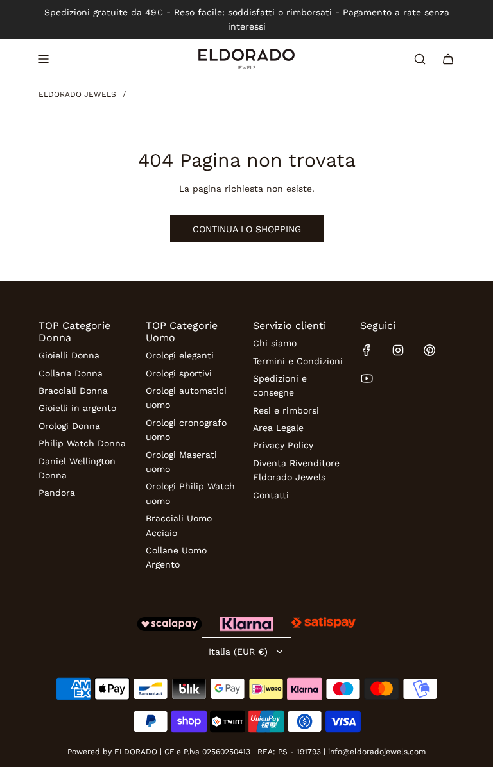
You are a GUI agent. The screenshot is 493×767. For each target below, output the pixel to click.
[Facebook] (366, 350)
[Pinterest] (429, 350)
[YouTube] (366, 378)
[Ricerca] (420, 59)
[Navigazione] (43, 59)
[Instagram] (398, 350)
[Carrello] (448, 59)
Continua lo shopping (247, 229)
